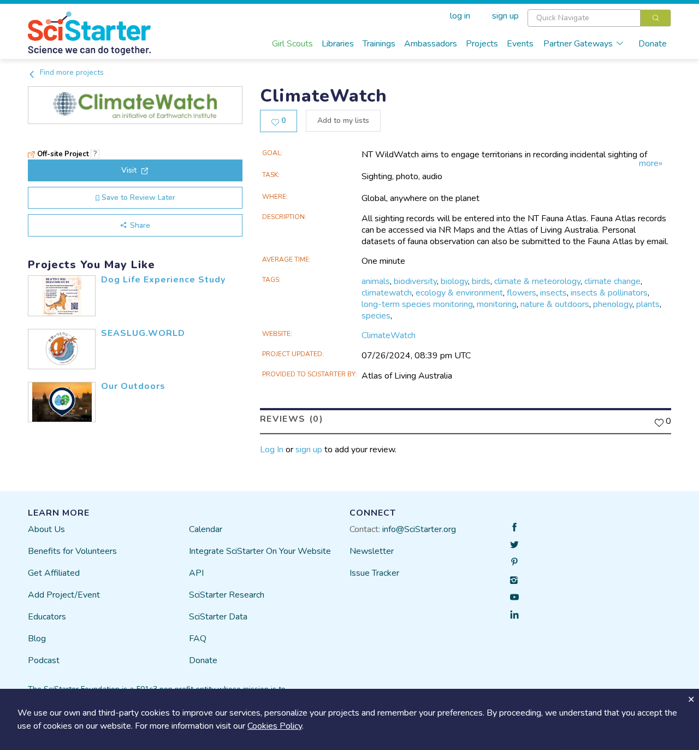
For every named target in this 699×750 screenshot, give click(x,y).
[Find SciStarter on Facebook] (514, 527)
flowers (521, 293)
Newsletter (372, 551)
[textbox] (584, 18)
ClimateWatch (389, 335)
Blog (37, 639)
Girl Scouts (292, 44)
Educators (47, 617)
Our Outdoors (133, 386)
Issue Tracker (374, 573)
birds (481, 281)
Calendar (205, 529)
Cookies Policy (274, 726)
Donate (652, 44)
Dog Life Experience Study (163, 280)
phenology (612, 304)
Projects (482, 44)
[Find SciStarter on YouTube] (514, 597)
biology (454, 281)
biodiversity (415, 281)
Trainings (379, 44)
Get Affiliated (54, 573)
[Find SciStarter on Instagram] (514, 579)
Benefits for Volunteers (72, 551)
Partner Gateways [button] (578, 44)
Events (520, 44)
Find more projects (71, 72)
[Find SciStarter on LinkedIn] (514, 614)
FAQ (197, 639)
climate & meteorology (537, 281)
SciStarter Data (218, 617)
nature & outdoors (554, 304)
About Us (46, 529)
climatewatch (387, 293)
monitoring (497, 304)
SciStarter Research (226, 595)
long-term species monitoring (417, 304)
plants (648, 304)
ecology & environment (459, 293)
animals (376, 281)
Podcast (44, 660)
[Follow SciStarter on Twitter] (514, 544)
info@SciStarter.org (419, 529)
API (196, 573)
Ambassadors (430, 44)
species (376, 316)
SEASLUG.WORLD (143, 333)
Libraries (338, 44)
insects (553, 293)
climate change (612, 281)
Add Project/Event (64, 595)
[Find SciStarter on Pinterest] (514, 562)
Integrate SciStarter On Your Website (260, 551)
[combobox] (599, 18)
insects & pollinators (609, 293)
